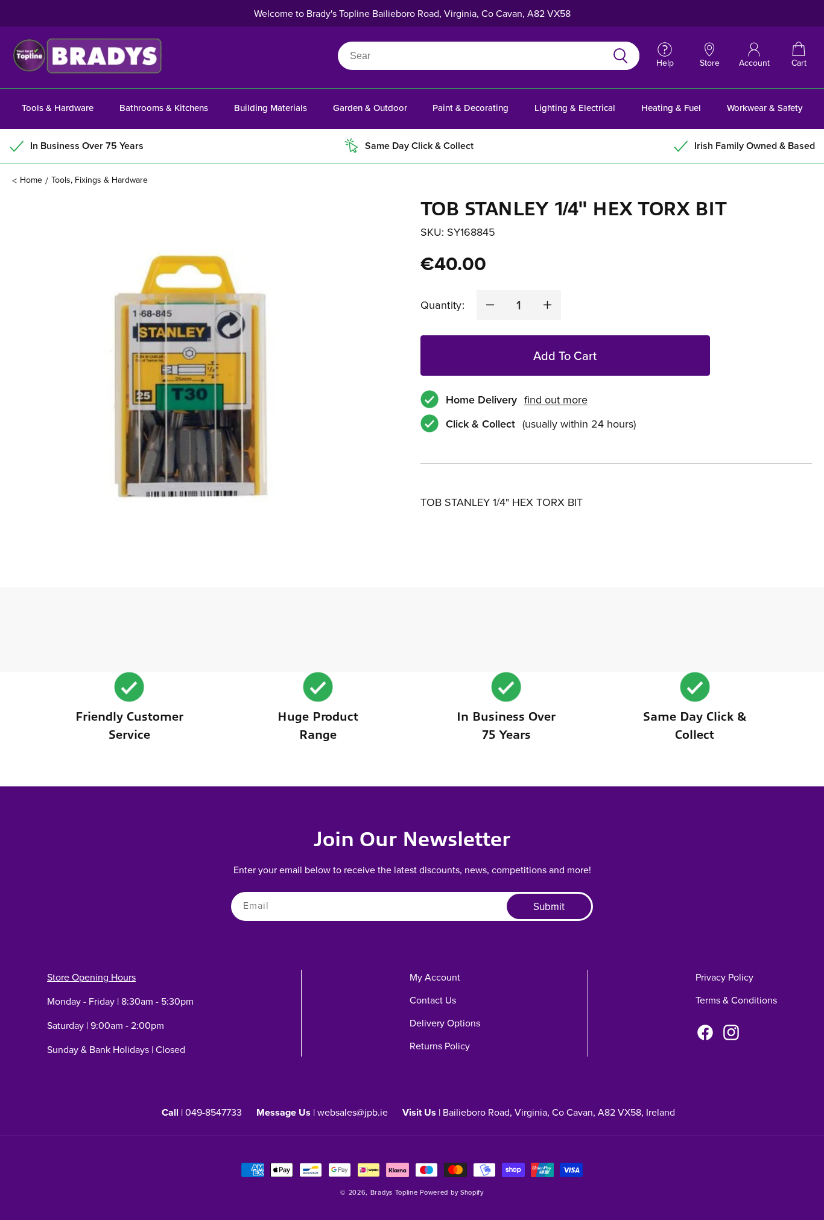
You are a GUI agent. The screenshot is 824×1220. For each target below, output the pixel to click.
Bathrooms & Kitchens (163, 107)
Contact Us (433, 1000)
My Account (435, 977)
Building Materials (270, 107)
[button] (798, 55)
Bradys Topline (394, 1192)
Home (31, 180)
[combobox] (474, 56)
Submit (549, 907)
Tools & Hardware (57, 107)
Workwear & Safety (764, 107)
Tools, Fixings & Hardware (99, 180)
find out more (556, 399)
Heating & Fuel (671, 107)
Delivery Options (445, 1022)
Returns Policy (440, 1045)
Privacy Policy (724, 977)
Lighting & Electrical (574, 107)
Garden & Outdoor (370, 107)
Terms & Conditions (736, 1000)
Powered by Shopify (452, 1192)
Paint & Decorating (471, 107)
